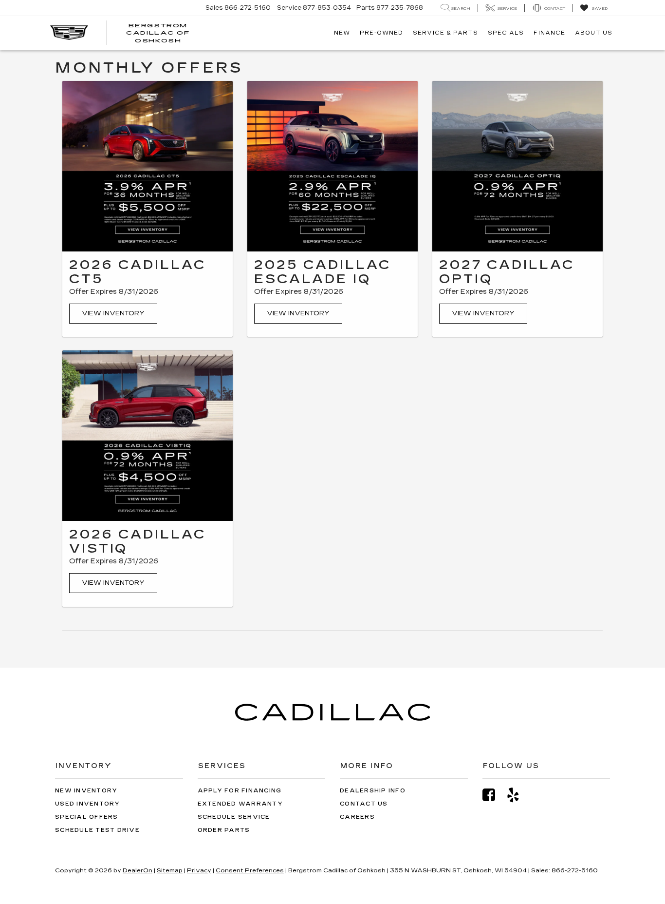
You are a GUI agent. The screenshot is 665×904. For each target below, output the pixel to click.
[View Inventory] (147, 166)
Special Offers (86, 817)
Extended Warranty (240, 804)
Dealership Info (373, 791)
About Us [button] (593, 33)
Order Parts (224, 830)
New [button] (342, 33)
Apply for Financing (240, 791)
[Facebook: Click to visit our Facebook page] (493, 795)
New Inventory (86, 791)
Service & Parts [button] (445, 33)
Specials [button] (506, 33)
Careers (357, 817)
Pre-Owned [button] (381, 33)
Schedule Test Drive (97, 830)
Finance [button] (549, 33)
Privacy (199, 870)
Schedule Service (234, 817)
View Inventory (113, 313)
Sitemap (170, 870)
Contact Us (364, 804)
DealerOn (137, 870)
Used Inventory (87, 804)
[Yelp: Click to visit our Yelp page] (518, 795)
